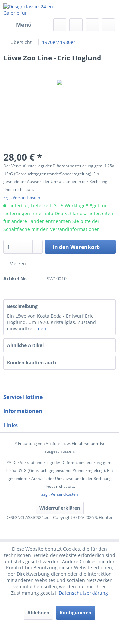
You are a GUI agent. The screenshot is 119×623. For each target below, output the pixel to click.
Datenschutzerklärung (83, 593)
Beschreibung (22, 306)
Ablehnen (38, 612)
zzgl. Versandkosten (21, 197)
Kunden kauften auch (31, 362)
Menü (24, 24)
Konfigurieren (75, 612)
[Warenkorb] (108, 24)
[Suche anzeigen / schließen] (59, 24)
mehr (42, 328)
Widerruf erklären (59, 508)
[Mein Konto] (92, 24)
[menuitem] (17, 24)
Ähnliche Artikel (25, 345)
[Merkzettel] (76, 24)
